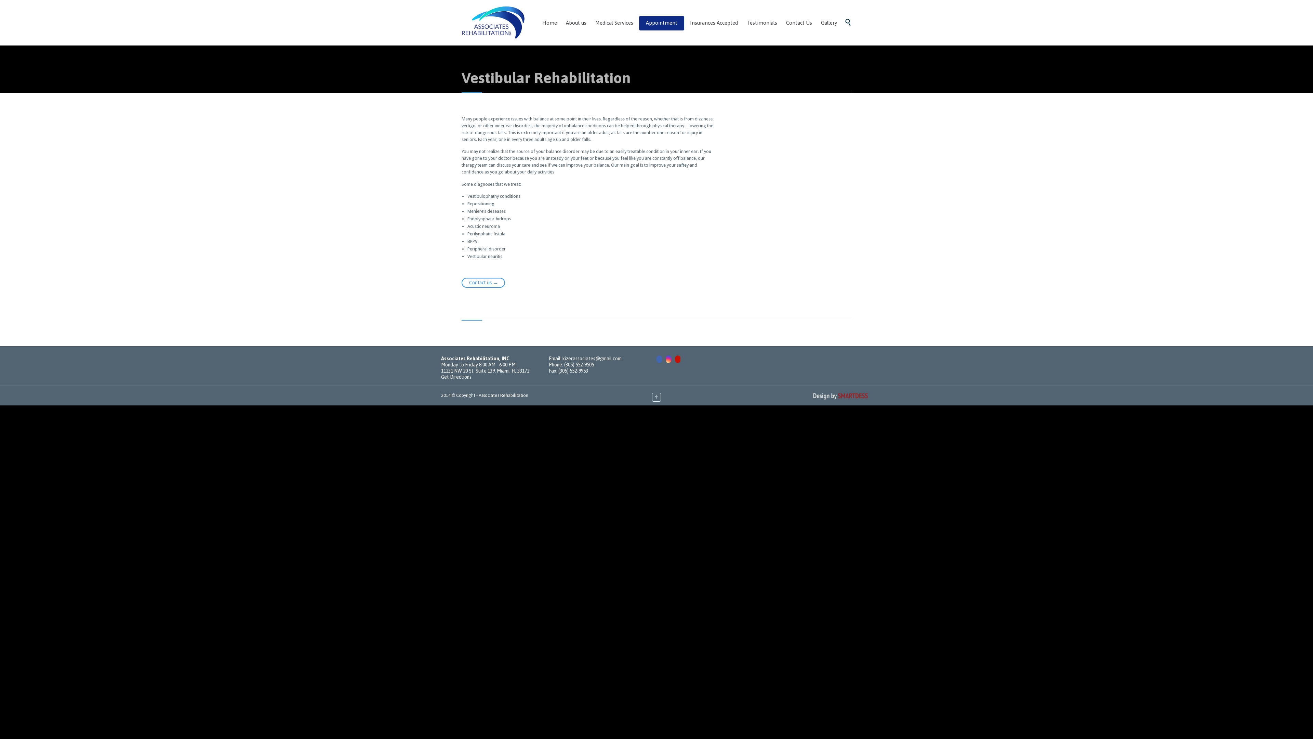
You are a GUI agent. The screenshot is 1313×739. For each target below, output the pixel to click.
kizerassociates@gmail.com (592, 358)
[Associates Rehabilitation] (493, 22)
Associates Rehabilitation (503, 395)
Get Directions (456, 377)
